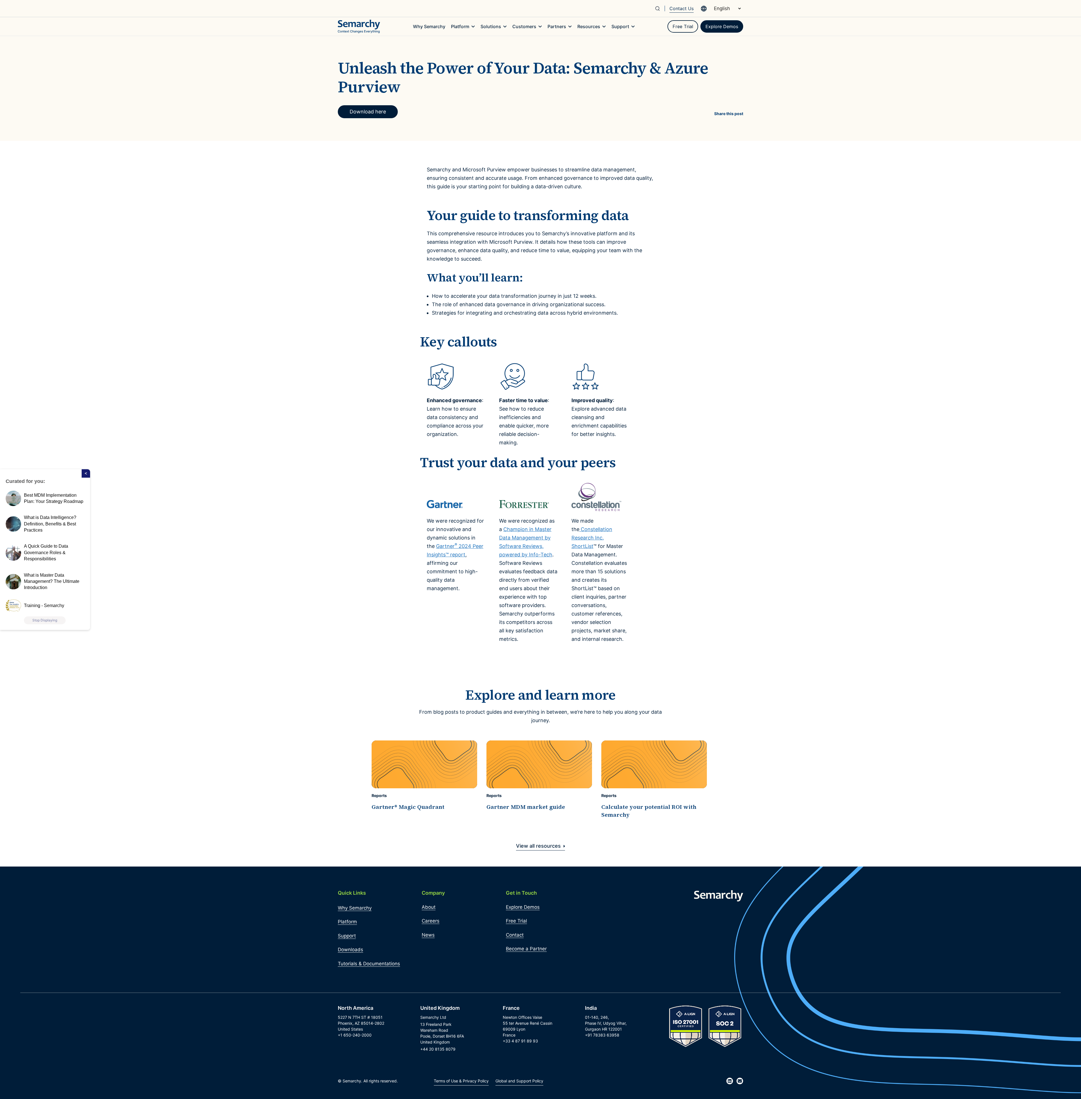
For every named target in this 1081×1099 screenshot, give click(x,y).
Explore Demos (721, 26)
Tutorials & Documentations (369, 963)
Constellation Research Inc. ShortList (591, 537)
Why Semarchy (355, 908)
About (428, 907)
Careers (430, 921)
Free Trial (683, 26)
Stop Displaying (44, 620)
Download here (368, 112)
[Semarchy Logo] (359, 26)
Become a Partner (526, 949)
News (428, 935)
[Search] (660, 8)
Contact (515, 935)
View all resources (539, 846)
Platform (347, 922)
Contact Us (681, 8)
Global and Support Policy (519, 1080)
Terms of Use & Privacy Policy (461, 1080)
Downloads (350, 949)
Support (347, 936)
